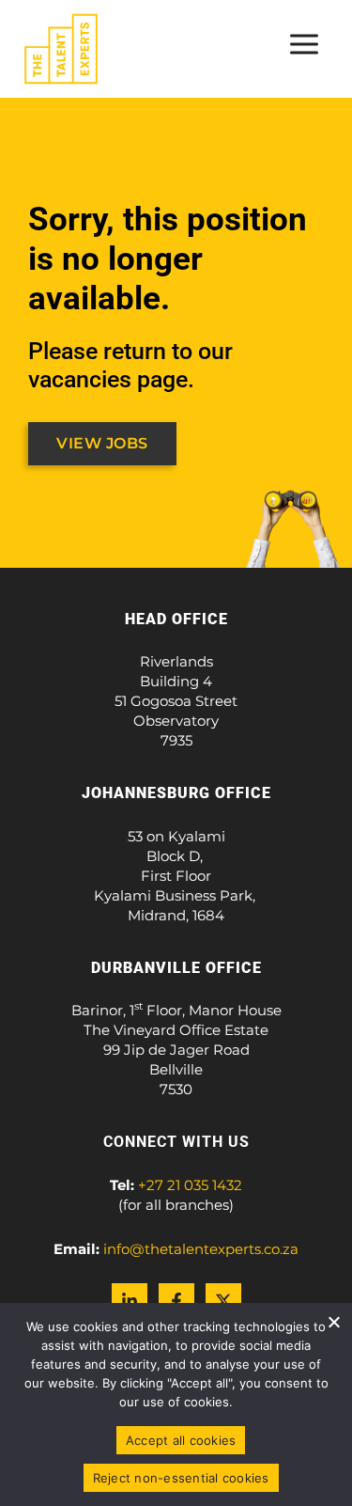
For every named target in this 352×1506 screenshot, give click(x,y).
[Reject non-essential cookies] (333, 1321)
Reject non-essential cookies (181, 1477)
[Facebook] (176, 1301)
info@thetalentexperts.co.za (200, 1249)
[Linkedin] (129, 1301)
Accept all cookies (181, 1440)
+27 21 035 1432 (190, 1185)
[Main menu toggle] (305, 44)
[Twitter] (223, 1301)
